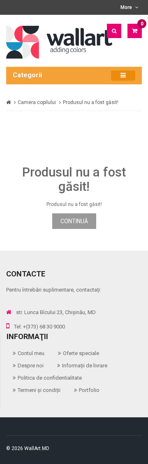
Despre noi (31, 365)
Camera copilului (37, 102)
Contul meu (31, 353)
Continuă (74, 221)
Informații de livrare (84, 365)
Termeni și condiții (39, 390)
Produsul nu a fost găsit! (90, 102)
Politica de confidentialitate (50, 378)
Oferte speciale (81, 353)
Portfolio (89, 390)
